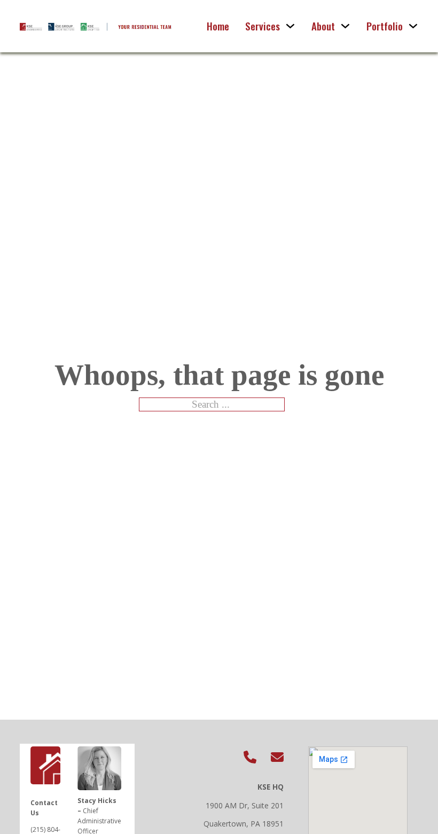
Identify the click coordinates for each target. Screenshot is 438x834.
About (323, 26)
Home (218, 26)
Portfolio (384, 26)
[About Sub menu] (345, 26)
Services (262, 26)
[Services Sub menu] (290, 26)
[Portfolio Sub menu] (413, 26)
